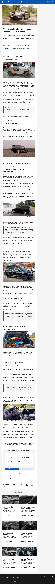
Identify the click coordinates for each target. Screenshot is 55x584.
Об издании (12, 577)
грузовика (18, 58)
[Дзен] (52, 577)
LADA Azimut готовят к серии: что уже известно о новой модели (9, 559)
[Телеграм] (44, 577)
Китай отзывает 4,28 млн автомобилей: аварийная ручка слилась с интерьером (28, 507)
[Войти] (52, 2)
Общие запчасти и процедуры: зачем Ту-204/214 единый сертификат (9, 507)
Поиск (29, 1)
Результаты (26, 468)
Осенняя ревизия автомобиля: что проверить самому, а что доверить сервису (27, 533)
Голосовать (11, 468)
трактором (22, 314)
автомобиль (6, 58)
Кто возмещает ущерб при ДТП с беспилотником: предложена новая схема (28, 559)
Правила (17, 577)
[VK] (50, 577)
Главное (14, 1)
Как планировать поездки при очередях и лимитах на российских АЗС (9, 533)
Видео (25, 1)
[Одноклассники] (47, 577)
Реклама (3, 577)
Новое (20, 1)
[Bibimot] (5, 2)
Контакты (7, 577)
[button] (4, 479)
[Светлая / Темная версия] (49, 2)
